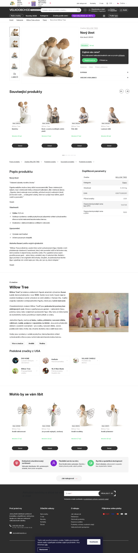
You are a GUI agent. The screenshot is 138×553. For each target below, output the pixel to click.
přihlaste (121, 55)
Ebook (42, 524)
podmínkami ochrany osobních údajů (96, 499)
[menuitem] (16, 16)
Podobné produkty (85, 162)
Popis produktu (14, 162)
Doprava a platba (77, 522)
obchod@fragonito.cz (19, 533)
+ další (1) (14, 77)
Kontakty (93, 3)
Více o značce (17, 343)
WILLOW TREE (92, 28)
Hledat (78, 10)
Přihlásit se (103, 60)
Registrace (102, 11)
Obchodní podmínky (78, 519)
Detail (20, 146)
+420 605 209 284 (18, 525)
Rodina (42, 343)
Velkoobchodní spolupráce (80, 527)
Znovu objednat (113, 9)
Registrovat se (90, 60)
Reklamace (74, 516)
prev (121, 91)
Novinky (43, 519)
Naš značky (44, 514)
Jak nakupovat (81, 3)
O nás (101, 3)
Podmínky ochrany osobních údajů (82, 524)
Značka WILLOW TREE (32, 162)
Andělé (31, 343)
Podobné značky (50, 162)
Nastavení (43, 549)
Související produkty (67, 162)
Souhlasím (94, 542)
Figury (124, 183)
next (127, 91)
